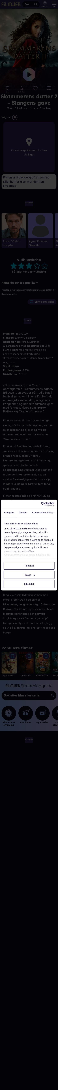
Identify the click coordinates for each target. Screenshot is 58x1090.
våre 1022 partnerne (21, 528)
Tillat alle (29, 565)
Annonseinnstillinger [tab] (43, 512)
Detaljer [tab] (23, 512)
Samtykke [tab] (9, 512)
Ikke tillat (29, 584)
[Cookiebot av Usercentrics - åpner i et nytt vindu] (41, 504)
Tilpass (27, 575)
